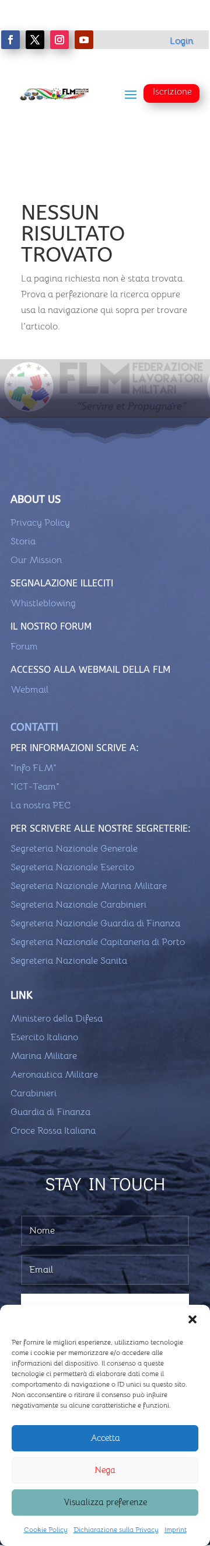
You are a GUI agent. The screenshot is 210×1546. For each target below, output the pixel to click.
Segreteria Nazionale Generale (74, 848)
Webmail (29, 690)
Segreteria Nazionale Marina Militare (88, 886)
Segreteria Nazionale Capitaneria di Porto (97, 942)
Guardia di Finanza (50, 1112)
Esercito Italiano (44, 1037)
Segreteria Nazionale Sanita (68, 961)
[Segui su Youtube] (84, 39)
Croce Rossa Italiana (53, 1131)
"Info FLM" (33, 768)
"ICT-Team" (35, 787)
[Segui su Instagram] (59, 39)
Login (181, 41)
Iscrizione (172, 92)
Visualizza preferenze (105, 1501)
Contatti (34, 727)
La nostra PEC (40, 805)
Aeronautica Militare (54, 1075)
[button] (192, 1319)
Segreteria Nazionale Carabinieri (78, 905)
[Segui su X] (35, 39)
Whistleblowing (43, 603)
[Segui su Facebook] (10, 39)
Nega (105, 1469)
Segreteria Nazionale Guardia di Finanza (95, 923)
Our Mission (36, 560)
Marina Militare (43, 1056)
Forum (24, 646)
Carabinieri (33, 1093)
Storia (23, 541)
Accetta (105, 1437)
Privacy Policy (40, 523)
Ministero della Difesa (56, 1018)
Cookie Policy (46, 1529)
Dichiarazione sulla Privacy (116, 1529)
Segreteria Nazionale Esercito (72, 867)
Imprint (175, 1529)
